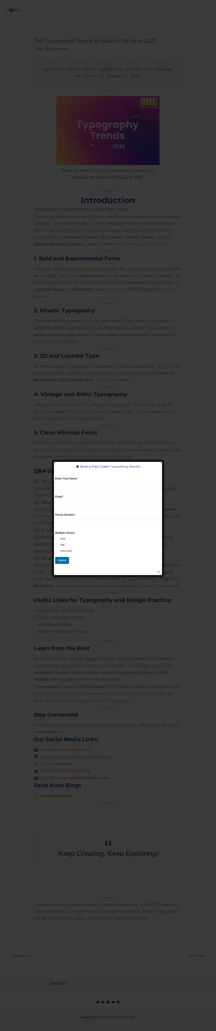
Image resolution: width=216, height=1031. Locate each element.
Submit (62, 560)
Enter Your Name (67, 478)
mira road (66, 550)
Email (59, 496)
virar (62, 538)
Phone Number (65, 514)
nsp (62, 544)
